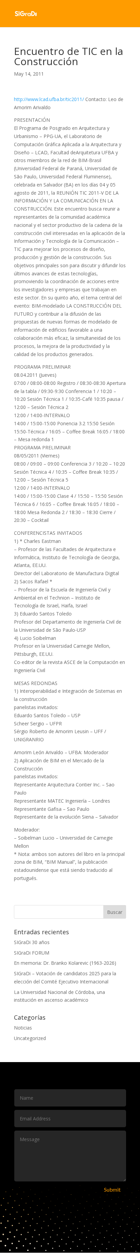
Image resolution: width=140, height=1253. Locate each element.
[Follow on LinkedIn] (91, 1217)
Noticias (23, 1027)
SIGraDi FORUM (31, 952)
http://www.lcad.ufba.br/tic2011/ (49, 99)
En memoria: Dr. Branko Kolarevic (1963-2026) (65, 963)
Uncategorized (30, 1038)
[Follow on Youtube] (63, 1217)
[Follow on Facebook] (48, 1217)
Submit (112, 1189)
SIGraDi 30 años (32, 942)
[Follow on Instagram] (77, 1217)
